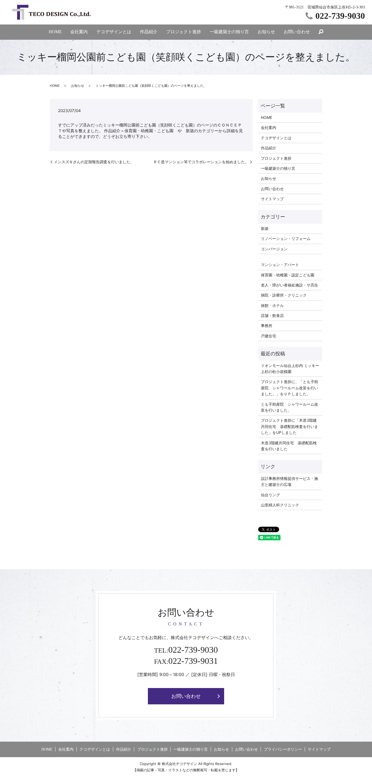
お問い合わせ (297, 31)
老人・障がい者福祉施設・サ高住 (289, 285)
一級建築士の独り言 (229, 31)
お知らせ (266, 31)
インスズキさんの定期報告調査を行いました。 (94, 161)
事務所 (266, 325)
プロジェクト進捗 (183, 31)
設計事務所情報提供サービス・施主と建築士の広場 (289, 481)
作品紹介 (148, 31)
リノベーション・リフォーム (285, 238)
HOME (55, 31)
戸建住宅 (268, 336)
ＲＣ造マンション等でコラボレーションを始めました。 (201, 161)
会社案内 (79, 31)
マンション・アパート (280, 264)
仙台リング (270, 494)
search (321, 32)
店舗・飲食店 (272, 315)
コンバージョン (274, 248)
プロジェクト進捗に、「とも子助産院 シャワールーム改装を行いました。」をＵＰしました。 (289, 387)
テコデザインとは (113, 31)
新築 (265, 228)
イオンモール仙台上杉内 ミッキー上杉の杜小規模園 (290, 368)
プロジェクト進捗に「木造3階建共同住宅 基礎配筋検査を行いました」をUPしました (289, 426)
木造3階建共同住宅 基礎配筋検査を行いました (289, 445)
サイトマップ (272, 198)
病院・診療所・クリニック (284, 295)
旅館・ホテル (272, 305)
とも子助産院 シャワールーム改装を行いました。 (289, 407)
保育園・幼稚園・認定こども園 (287, 275)
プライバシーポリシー (283, 749)
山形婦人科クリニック (280, 504)
